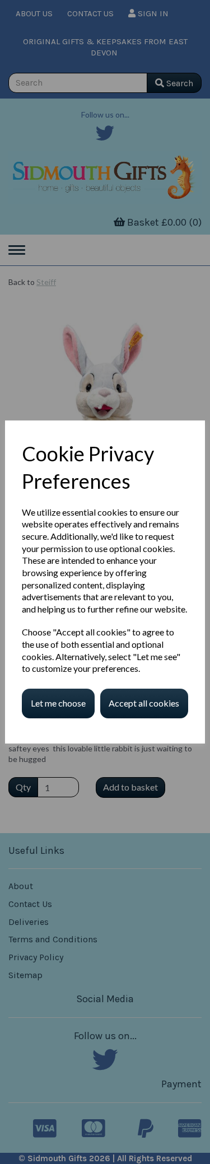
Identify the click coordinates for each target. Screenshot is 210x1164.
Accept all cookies (144, 703)
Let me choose (58, 703)
